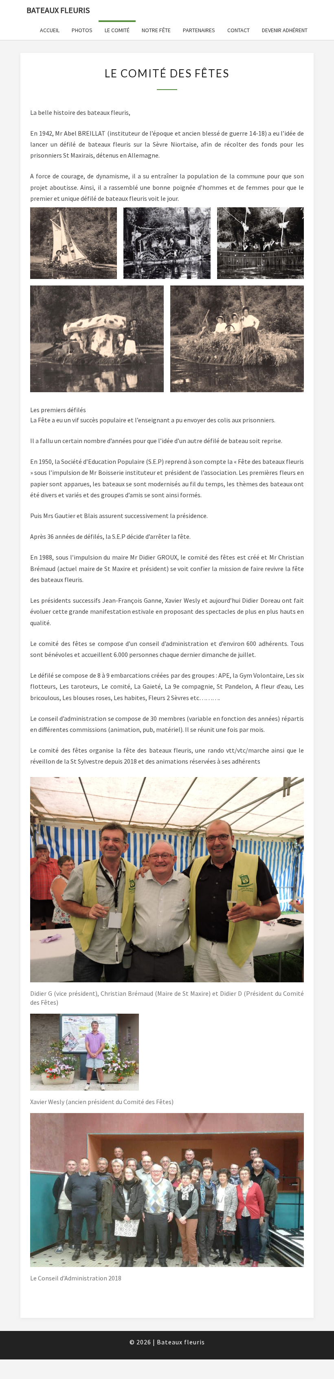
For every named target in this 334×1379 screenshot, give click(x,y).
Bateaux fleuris (58, 10)
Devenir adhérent (285, 30)
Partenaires (199, 30)
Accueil (49, 30)
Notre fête (156, 30)
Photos (82, 30)
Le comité (117, 30)
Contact (238, 30)
